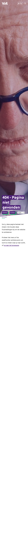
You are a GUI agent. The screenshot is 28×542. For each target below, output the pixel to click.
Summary (4, 212)
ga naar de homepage (11, 245)
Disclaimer (4, 217)
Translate (12, 212)
